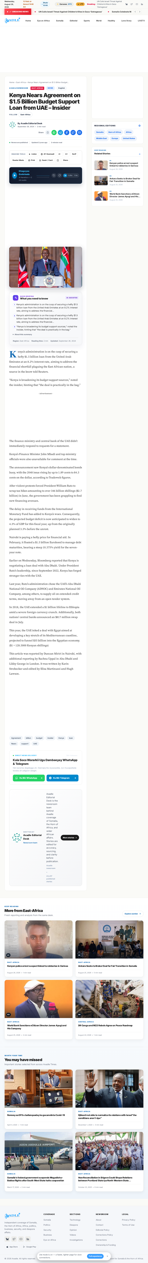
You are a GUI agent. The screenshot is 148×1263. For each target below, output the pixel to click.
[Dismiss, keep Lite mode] (107, 1256)
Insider (50, 738)
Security (47, 1230)
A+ (66, 154)
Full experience (95, 1256)
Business (48, 1235)
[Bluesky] (126, 4)
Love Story (126, 20)
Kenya (61, 738)
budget (39, 738)
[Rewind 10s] (54, 175)
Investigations (76, 1240)
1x (65, 175)
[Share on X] (73, 132)
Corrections (101, 1240)
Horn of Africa (114, 132)
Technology (75, 1220)
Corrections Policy (104, 1235)
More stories (68, 838)
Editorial (73, 20)
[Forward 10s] (59, 175)
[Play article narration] (14, 175)
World (98, 20)
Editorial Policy (102, 1230)
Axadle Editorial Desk (31, 123)
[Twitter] (131, 4)
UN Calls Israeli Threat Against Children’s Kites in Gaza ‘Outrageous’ (70, 12)
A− (60, 154)
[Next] (140, 12)
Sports (87, 20)
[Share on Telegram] (60, 132)
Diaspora (74, 1225)
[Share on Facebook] (66, 132)
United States (129, 138)
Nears (13, 744)
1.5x (75, 175)
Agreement (16, 738)
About (98, 1220)
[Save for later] (47, 132)
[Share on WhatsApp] (54, 132)
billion (28, 738)
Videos (73, 1235)
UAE (35, 744)
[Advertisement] (74, 49)
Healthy (111, 20)
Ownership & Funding (106, 1245)
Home (28, 20)
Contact (99, 1225)
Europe (115, 138)
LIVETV (141, 20)
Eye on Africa (43, 20)
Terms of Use (128, 1225)
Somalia (59, 20)
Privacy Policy (128, 1220)
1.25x (70, 175)
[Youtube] (136, 4)
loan (71, 738)
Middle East (101, 138)
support (24, 744)
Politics (47, 1225)
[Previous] (135, 12)
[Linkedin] (142, 4)
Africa (128, 132)
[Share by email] (79, 132)
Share (65, 160)
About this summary (23, 334)
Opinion (73, 1230)
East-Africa (21, 82)
